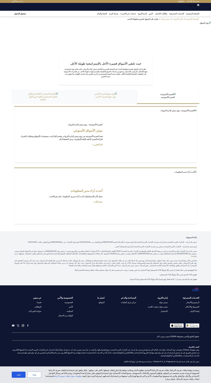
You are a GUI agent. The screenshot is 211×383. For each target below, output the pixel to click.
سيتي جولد (163, 302)
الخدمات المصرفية (176, 13)
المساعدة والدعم (128, 297)
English (181, 1)
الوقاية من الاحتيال (65, 315)
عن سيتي (37, 297)
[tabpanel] (105, 165)
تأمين (151, 13)
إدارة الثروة (142, 13)
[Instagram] (22, 325)
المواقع (102, 302)
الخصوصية (68, 302)
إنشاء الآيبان (194, 311)
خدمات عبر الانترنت (128, 13)
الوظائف (38, 307)
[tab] (176, 14)
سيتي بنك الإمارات (192, 1)
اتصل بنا (101, 297)
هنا (192, 256)
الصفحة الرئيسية (192, 13)
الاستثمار (164, 311)
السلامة (70, 311)
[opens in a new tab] (192, 325)
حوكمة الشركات (34, 311)
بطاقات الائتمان (161, 13)
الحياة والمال (102, 13)
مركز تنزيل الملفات (128, 302)
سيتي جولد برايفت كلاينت (158, 307)
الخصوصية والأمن (65, 297)
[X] (18, 325)
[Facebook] (27, 325)
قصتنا (39, 302)
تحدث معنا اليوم (17, 1)
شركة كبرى (113, 13)
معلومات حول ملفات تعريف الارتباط (67, 376)
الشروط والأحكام (192, 307)
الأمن (71, 307)
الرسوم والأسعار (192, 302)
